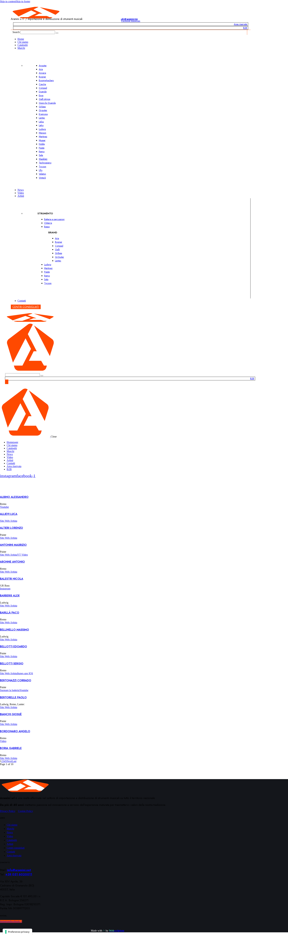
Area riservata (240, 24)
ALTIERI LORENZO (11, 528)
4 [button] (4, 761)
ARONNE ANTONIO (12, 562)
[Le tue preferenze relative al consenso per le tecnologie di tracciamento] (17, 932)
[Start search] (57, 33)
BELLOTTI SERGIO (11, 663)
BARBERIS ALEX (10, 596)
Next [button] (9, 761)
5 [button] (6, 761)
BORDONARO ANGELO (15, 731)
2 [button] (2, 761)
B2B (245, 28)
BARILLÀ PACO (9, 613)
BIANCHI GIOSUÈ (11, 714)
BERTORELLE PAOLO (13, 697)
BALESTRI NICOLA (11, 579)
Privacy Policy (7, 811)
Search (16, 32)
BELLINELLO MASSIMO (14, 630)
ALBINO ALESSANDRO (14, 497)
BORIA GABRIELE (11, 748)
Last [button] (14, 761)
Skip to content (8, 1)
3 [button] (3, 761)
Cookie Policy (25, 811)
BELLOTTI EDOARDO (13, 646)
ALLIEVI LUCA (8, 514)
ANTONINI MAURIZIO (13, 545)
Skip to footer (23, 1)
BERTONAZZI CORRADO (15, 680)
